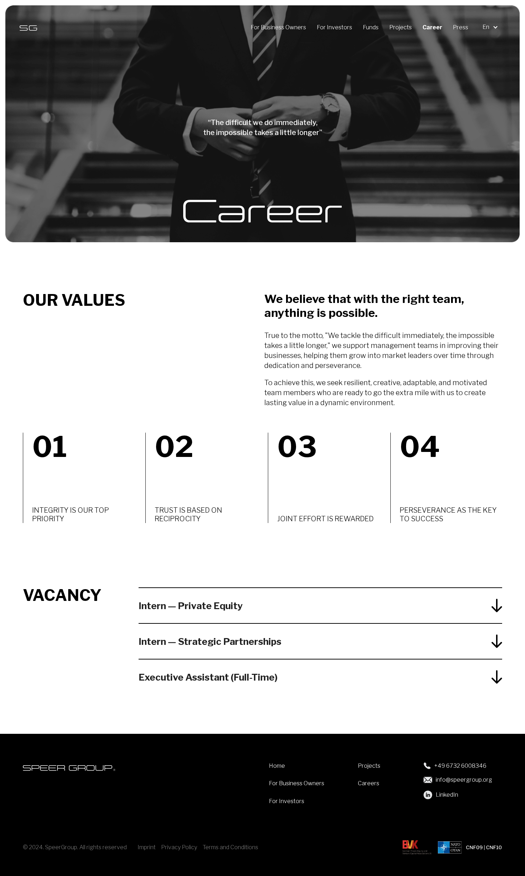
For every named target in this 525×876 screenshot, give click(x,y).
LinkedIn (447, 794)
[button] (492, 27)
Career (432, 27)
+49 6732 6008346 (460, 765)
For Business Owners (278, 27)
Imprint (147, 847)
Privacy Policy (179, 847)
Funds (371, 27)
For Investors (334, 27)
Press (460, 27)
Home (277, 765)
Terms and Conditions (230, 847)
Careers (368, 783)
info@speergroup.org (464, 779)
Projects (400, 27)
